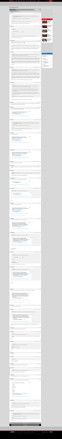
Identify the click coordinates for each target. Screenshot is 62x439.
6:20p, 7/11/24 (39, 232)
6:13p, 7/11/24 (39, 218)
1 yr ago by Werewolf (19, 11)
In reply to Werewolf (36, 82)
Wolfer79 (45, 59)
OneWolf (46, 65)
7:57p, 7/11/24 (39, 400)
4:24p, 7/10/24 (39, 40)
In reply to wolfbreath (36, 341)
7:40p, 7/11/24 (39, 341)
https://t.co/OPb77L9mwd (22, 153)
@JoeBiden (13, 293)
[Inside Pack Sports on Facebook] (50, 432)
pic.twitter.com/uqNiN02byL (16, 210)
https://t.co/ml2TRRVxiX (18, 209)
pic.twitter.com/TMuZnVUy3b (23, 393)
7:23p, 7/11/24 (39, 305)
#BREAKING (14, 222)
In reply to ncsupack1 (35, 170)
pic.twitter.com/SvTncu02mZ (16, 181)
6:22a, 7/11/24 (39, 119)
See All (51, 19)
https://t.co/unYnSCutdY (18, 138)
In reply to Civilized (36, 119)
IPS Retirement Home (14, 7)
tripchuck (45, 56)
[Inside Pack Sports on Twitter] (49, 432)
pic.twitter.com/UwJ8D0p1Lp (22, 225)
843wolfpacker (46, 62)
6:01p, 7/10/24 (39, 82)
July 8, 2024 (20, 182)
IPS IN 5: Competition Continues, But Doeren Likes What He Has (50, 35)
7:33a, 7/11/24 (39, 161)
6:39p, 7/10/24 (39, 102)
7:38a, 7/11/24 (39, 165)
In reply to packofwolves (35, 67)
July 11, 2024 (20, 140)
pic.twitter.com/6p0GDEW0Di (16, 154)
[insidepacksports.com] (12, 1)
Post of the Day (44, 53)
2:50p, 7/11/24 (39, 188)
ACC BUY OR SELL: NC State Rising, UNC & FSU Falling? (50, 21)
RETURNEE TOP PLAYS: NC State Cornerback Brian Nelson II (50, 39)
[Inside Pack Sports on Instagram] (52, 432)
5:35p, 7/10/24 (39, 67)
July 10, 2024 (22, 155)
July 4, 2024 (22, 113)
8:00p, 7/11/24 (39, 410)
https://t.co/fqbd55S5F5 (21, 112)
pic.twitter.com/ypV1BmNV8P (16, 139)
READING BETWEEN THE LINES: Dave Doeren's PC (50, 26)
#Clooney (16, 153)
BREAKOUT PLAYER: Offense (49, 30)
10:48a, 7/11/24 (39, 170)
